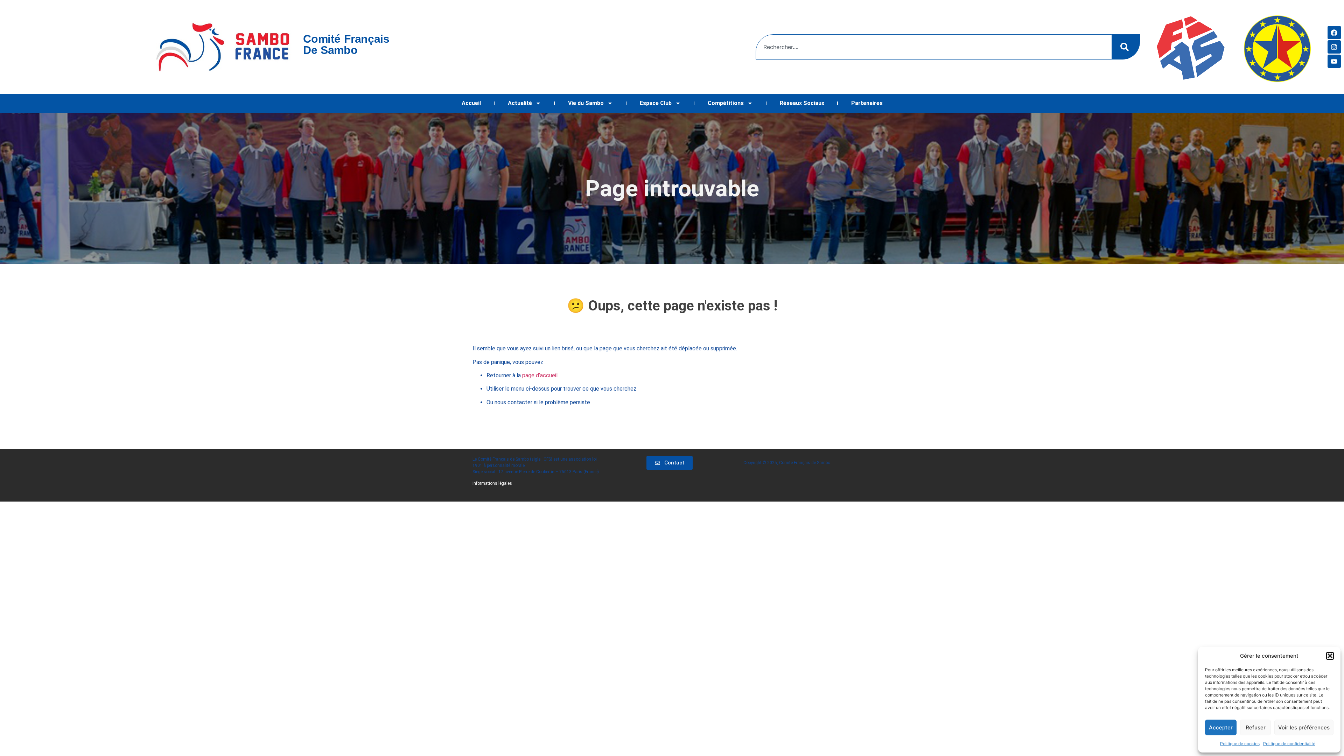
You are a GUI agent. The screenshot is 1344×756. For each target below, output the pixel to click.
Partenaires (867, 103)
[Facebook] (1334, 32)
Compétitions (726, 103)
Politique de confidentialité (1289, 743)
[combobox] (934, 46)
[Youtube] (1334, 61)
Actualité (520, 103)
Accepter (1221, 727)
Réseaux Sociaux (802, 103)
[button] (1330, 655)
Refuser (1256, 727)
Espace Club (656, 103)
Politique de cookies (1240, 743)
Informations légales (492, 483)
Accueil (471, 103)
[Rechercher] (1126, 46)
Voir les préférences (1304, 727)
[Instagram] (1334, 47)
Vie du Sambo (586, 103)
